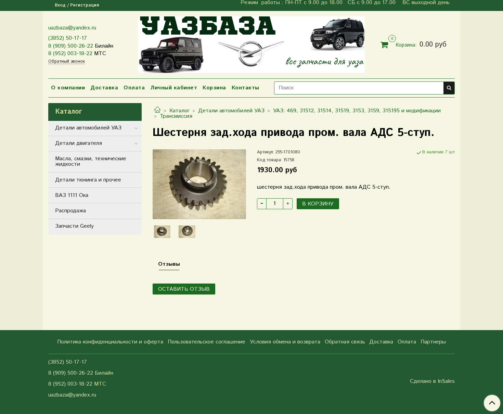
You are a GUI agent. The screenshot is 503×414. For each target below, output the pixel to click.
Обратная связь (345, 342)
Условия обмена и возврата (285, 342)
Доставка (104, 88)
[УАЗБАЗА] (251, 43)
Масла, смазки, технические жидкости (90, 161)
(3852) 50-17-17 (67, 38)
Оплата (134, 88)
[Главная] (157, 111)
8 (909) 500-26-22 (70, 46)
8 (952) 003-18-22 (70, 54)
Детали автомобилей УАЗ (231, 111)
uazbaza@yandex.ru (72, 28)
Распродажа (70, 211)
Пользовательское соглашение (206, 342)
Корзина (214, 88)
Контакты (245, 88)
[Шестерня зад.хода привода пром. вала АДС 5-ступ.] (199, 184)
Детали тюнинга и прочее (88, 180)
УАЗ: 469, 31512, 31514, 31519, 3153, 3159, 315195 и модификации (357, 111)
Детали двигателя (78, 143)
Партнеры (433, 342)
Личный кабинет (173, 88)
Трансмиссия (176, 116)
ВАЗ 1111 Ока (71, 195)
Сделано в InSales (432, 381)
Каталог (179, 111)
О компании (68, 88)
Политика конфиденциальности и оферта (110, 342)
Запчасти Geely (74, 226)
